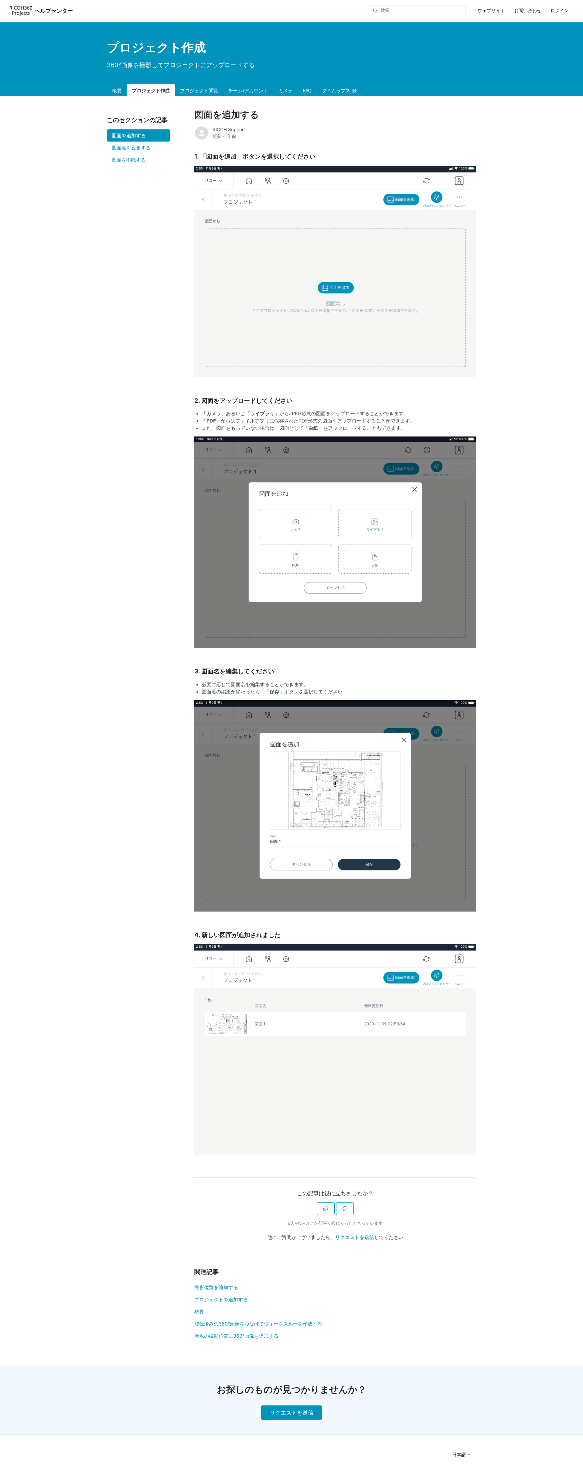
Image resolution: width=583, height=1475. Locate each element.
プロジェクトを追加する (221, 1299)
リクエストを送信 (354, 1237)
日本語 (459, 1454)
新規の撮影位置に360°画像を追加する (236, 1336)
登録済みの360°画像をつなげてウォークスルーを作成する (258, 1324)
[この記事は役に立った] (326, 1208)
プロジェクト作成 (151, 90)
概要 (116, 90)
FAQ (307, 90)
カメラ (285, 90)
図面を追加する (129, 135)
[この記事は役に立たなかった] (345, 1208)
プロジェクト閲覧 (199, 90)
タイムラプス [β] (340, 90)
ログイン (560, 10)
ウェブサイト (491, 10)
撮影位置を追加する (216, 1287)
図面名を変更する (131, 148)
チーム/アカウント (248, 90)
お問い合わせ (527, 10)
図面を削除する (129, 160)
